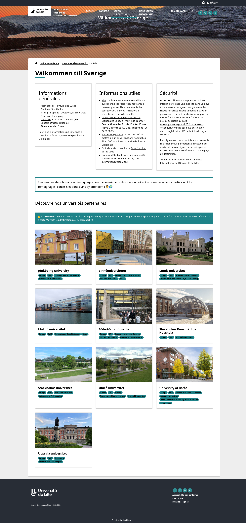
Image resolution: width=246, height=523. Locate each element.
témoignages (84, 182)
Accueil (90, 11)
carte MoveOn (47, 219)
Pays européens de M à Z (75, 63)
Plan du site (177, 498)
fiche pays (57, 135)
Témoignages (178, 11)
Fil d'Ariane (166, 143)
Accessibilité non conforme (185, 495)
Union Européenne (120, 13)
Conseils (104, 11)
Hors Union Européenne (146, 13)
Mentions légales (180, 502)
